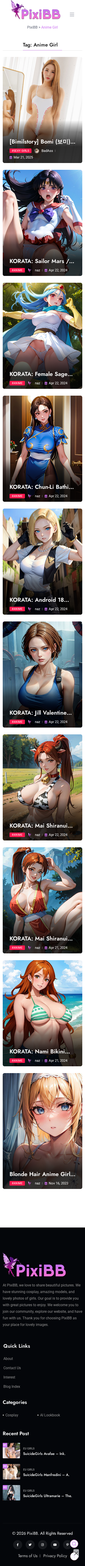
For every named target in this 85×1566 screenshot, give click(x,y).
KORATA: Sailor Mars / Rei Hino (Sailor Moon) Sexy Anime (39, 261)
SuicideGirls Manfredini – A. (46, 1474)
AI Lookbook (50, 1415)
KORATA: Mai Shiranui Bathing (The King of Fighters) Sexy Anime (39, 938)
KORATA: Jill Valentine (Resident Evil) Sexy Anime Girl (38, 712)
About (8, 1359)
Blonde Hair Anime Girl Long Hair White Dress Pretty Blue (40, 1174)
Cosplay (11, 1415)
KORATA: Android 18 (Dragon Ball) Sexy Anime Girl (42, 600)
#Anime (17, 270)
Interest (9, 1377)
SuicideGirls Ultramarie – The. (47, 1495)
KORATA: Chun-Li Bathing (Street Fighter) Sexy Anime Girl (42, 487)
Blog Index (11, 1386)
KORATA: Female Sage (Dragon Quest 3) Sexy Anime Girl (39, 374)
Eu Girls (28, 1448)
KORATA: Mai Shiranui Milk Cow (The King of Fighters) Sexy (39, 825)
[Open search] (74, 1544)
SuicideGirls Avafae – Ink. (44, 1453)
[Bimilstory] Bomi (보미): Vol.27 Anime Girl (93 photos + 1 (41, 141)
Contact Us (12, 1368)
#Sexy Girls (20, 150)
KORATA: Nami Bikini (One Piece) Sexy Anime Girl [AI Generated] (41, 1051)
